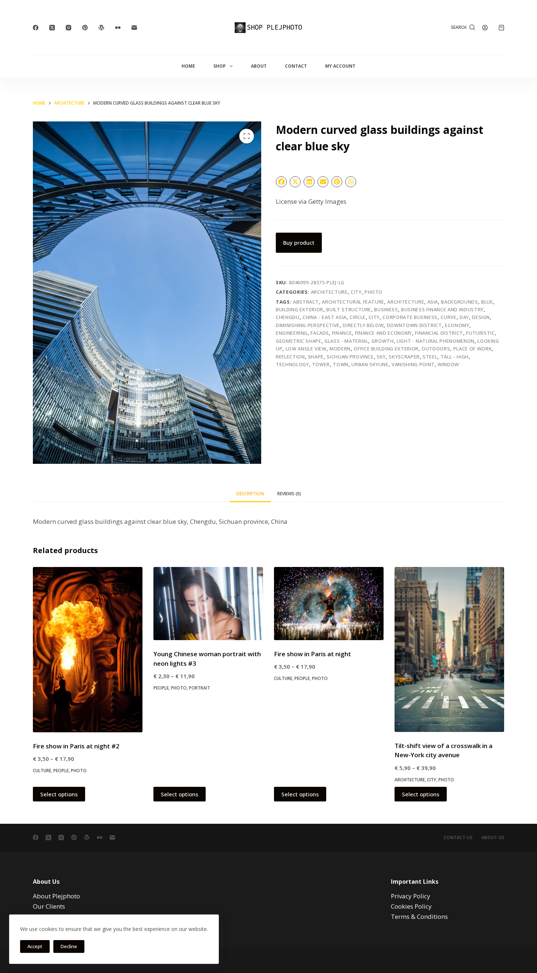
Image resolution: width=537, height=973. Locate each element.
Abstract (306, 301)
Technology (292, 364)
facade (320, 333)
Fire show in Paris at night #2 (76, 746)
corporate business (410, 317)
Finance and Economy (383, 333)
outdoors (436, 348)
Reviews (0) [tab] (289, 494)
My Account (340, 66)
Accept (34, 946)
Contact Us (457, 838)
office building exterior (386, 348)
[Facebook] (35, 27)
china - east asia (324, 317)
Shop (219, 66)
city (374, 317)
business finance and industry (442, 309)
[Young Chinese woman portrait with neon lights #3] (208, 603)
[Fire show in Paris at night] (329, 603)
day (464, 317)
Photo (373, 292)
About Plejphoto (56, 896)
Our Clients (49, 906)
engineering (292, 333)
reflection (290, 356)
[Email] (134, 27)
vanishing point (413, 364)
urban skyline (369, 364)
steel (430, 356)
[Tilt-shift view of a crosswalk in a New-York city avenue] (449, 649)
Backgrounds (459, 301)
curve (448, 317)
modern (340, 348)
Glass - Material (346, 341)
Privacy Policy (410, 896)
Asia (432, 301)
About (259, 66)
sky (381, 356)
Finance (342, 333)
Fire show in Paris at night (312, 654)
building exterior (299, 309)
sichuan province (350, 356)
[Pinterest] (85, 27)
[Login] (485, 27)
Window (448, 364)
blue (487, 301)
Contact (296, 66)
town (341, 364)
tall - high (455, 356)
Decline (69, 946)
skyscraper (404, 356)
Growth (383, 341)
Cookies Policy (411, 906)
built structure (348, 309)
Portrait (199, 688)
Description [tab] (250, 494)
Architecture (329, 292)
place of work (472, 348)
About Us (492, 838)
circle (358, 317)
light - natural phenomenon (436, 341)
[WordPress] (101, 27)
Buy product (299, 242)
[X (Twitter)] (52, 27)
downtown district (414, 325)
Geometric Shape (298, 341)
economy (457, 325)
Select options (59, 794)
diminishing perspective (308, 325)
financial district (439, 333)
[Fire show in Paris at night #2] (87, 649)
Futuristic (480, 333)
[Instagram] (68, 27)
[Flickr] (118, 27)
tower (321, 364)
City (356, 292)
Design (481, 317)
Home (188, 66)
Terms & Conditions (419, 916)
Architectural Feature (353, 301)
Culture (42, 770)
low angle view (306, 348)
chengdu (288, 317)
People (61, 770)
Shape (316, 356)
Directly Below (363, 325)
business (386, 309)
